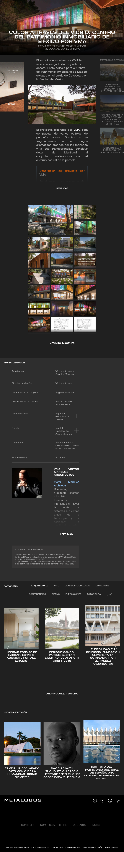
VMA (76, 130)
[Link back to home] (23, 800)
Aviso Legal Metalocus (55, 847)
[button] (9, 648)
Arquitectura (39, 586)
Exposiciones (73, 594)
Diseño (56, 594)
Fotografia (94, 594)
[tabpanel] (62, 649)
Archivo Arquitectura (62, 694)
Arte (56, 586)
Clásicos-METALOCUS (77, 586)
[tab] (39, 586)
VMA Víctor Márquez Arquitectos (66, 472)
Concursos (102, 586)
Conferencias (37, 594)
